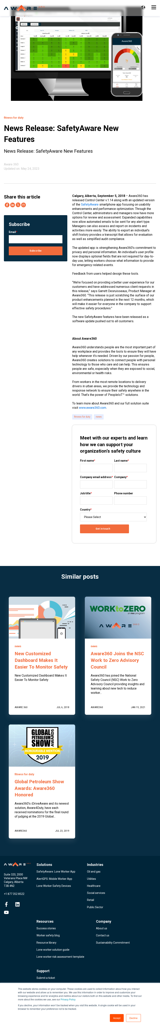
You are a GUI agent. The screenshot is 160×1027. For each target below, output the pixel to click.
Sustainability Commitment (113, 942)
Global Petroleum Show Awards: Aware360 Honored (39, 788)
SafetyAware (90, 204)
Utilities (91, 878)
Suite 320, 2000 (13, 874)
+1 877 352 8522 (14, 893)
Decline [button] (133, 1018)
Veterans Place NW (15, 878)
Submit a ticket (45, 977)
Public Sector (95, 907)
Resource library (46, 942)
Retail (90, 900)
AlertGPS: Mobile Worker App (54, 878)
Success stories (46, 928)
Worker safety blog (48, 935)
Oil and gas (93, 871)
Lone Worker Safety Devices (53, 885)
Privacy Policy (68, 999)
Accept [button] (116, 1018)
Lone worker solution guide (52, 949)
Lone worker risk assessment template (60, 956)
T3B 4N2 (9, 885)
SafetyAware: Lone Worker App (55, 871)
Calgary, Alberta (13, 882)
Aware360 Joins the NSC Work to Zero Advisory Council (117, 660)
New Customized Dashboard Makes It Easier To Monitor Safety (41, 660)
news (99, 416)
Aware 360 (11, 164)
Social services (96, 892)
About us (101, 928)
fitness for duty (82, 416)
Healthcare (93, 885)
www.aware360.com (92, 408)
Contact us (102, 935)
